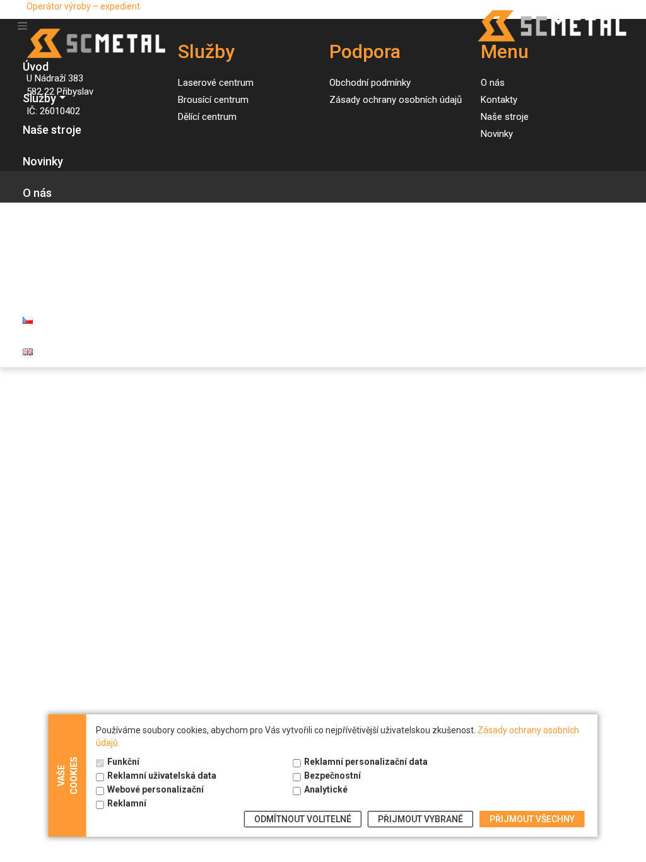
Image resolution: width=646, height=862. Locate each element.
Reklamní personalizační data (366, 762)
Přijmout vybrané (420, 819)
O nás (37, 192)
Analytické (326, 789)
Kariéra (41, 287)
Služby (39, 98)
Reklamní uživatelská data (161, 775)
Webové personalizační (155, 789)
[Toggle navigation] (22, 26)
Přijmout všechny (532, 819)
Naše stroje (52, 129)
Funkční (123, 762)
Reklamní (126, 803)
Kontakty (46, 224)
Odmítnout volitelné (302, 819)
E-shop (41, 256)
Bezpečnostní (332, 775)
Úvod (36, 66)
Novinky (43, 161)
